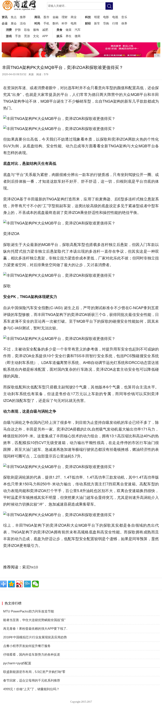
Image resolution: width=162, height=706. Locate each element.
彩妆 (27, 29)
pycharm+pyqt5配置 (17, 663)
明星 (97, 17)
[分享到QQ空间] (11, 584)
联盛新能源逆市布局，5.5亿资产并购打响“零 (34, 672)
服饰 (36, 29)
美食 (59, 29)
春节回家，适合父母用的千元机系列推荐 (31, 680)
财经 (88, 23)
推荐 (23, 17)
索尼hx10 (30, 567)
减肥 (45, 29)
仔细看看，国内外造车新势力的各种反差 (31, 654)
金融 (55, 17)
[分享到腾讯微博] (27, 584)
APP (45, 36)
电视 (115, 17)
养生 (69, 36)
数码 (55, 23)
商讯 (37, 17)
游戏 (9, 36)
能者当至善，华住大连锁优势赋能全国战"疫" (34, 620)
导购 (106, 23)
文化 (36, 36)
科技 (88, 17)
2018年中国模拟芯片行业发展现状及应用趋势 (35, 637)
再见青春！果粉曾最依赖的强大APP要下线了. (35, 628)
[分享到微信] (35, 584)
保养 (124, 23)
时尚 (37, 23)
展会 (14, 23)
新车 (97, 23)
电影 (106, 17)
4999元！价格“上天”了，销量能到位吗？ (31, 689)
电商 (74, 23)
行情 (115, 23)
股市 (46, 17)
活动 (23, 23)
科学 (65, 23)
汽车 (78, 29)
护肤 (18, 29)
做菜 (69, 29)
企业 (5, 23)
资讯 (5, 17)
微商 (78, 36)
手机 (46, 23)
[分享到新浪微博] (19, 584)
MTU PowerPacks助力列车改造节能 (28, 611)
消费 (9, 29)
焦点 (14, 17)
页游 (27, 36)
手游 (18, 36)
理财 (65, 17)
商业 (74, 17)
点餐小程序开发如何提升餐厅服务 (27, 646)
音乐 (124, 17)
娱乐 (59, 36)
